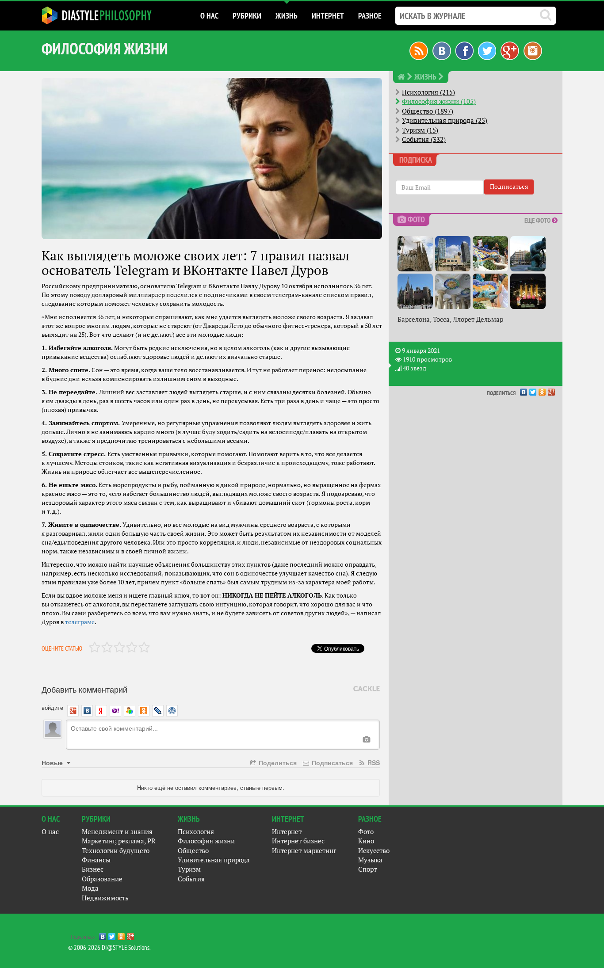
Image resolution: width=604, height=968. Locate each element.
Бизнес (92, 869)
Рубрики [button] (247, 16)
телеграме (80, 622)
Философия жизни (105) (439, 101)
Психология (196, 831)
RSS (373, 762)
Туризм (189, 869)
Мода (90, 888)
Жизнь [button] (286, 16)
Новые (53, 762)
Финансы (96, 860)
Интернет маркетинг (304, 850)
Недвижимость (105, 898)
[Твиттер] (487, 50)
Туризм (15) (420, 130)
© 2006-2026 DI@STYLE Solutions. (109, 947)
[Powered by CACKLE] (366, 689)
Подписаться (331, 762)
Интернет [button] (328, 16)
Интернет (287, 831)
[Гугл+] (509, 50)
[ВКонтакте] (523, 389)
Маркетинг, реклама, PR (119, 841)
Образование (102, 879)
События (191, 879)
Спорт (367, 869)
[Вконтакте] (441, 50)
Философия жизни (206, 841)
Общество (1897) (427, 111)
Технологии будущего (115, 850)
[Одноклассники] (542, 389)
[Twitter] (533, 389)
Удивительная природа (214, 860)
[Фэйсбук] (464, 50)
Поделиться (277, 762)
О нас (50, 831)
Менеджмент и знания (117, 831)
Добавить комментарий (84, 689)
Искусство (374, 850)
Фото (366, 831)
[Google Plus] (551, 389)
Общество (193, 850)
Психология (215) (428, 92)
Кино (366, 841)
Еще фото (538, 220)
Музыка (370, 860)
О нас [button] (209, 16)
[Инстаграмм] (532, 50)
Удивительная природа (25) (444, 120)
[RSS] (418, 50)
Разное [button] (370, 16)
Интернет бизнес (298, 841)
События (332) (424, 139)
